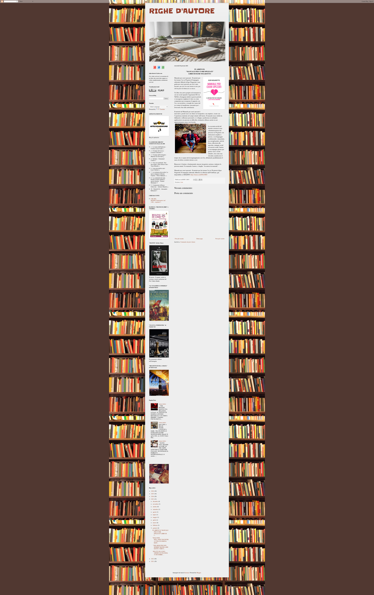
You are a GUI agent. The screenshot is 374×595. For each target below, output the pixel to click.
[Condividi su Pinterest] (201, 180)
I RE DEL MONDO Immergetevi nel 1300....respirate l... (158, 200)
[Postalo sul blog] (196, 180)
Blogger (199, 573)
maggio (155, 517)
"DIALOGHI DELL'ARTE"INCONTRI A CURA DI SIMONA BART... (160, 540)
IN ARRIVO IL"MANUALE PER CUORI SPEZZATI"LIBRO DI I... (160, 532)
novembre (156, 504)
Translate (162, 109)
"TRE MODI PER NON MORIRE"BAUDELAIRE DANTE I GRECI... (160, 547)
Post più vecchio (219, 239)
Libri (181, 182)
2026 (152, 491)
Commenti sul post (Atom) (187, 242)
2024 (152, 496)
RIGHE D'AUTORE (181, 11)
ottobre (155, 507)
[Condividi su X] (198, 180)
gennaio (155, 528)
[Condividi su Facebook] (200, 180)
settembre (155, 509)
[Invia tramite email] (194, 180)
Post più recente (179, 239)
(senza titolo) (162, 404)
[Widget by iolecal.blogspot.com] (155, 67)
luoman (187, 573)
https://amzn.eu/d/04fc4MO (199, 175)
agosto (155, 512)
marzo (155, 523)
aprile (154, 520)
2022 (152, 559)
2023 (152, 499)
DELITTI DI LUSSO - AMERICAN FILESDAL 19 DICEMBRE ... (160, 553)
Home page (199, 239)
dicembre (155, 501)
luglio (154, 515)
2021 (152, 561)
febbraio (155, 525)
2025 (152, 494)
